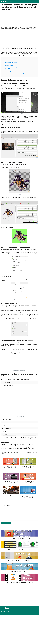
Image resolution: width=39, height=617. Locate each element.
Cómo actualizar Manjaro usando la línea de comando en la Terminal (10, 453)
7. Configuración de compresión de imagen (12, 71)
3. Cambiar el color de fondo (9, 65)
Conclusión (6, 74)
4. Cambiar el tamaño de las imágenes (11, 67)
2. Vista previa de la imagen (9, 64)
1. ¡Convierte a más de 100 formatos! (10, 62)
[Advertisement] (19, 18)
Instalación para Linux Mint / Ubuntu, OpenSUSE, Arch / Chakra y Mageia (17, 73)
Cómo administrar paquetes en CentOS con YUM (29, 453)
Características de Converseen (9, 60)
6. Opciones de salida (8, 70)
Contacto (2, 612)
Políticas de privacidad (5, 611)
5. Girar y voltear (7, 68)
